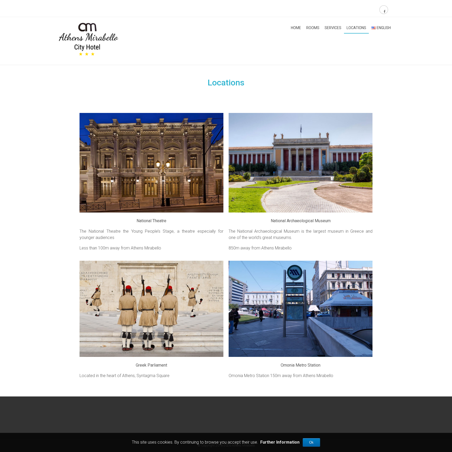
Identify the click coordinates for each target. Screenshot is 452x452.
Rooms (312, 28)
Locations (356, 28)
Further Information (280, 442)
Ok (311, 442)
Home (296, 28)
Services (333, 28)
